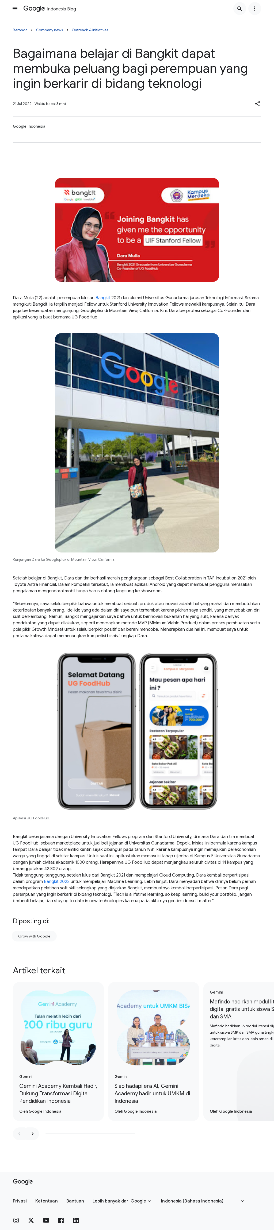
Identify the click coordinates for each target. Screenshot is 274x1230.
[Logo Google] (23, 1182)
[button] (258, 103)
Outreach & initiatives (90, 30)
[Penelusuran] (239, 8)
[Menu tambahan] (254, 8)
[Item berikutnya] (32, 1133)
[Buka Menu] (15, 8)
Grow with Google (34, 936)
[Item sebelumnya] (19, 1133)
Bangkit (103, 298)
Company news (49, 30)
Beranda (20, 30)
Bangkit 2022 (57, 881)
